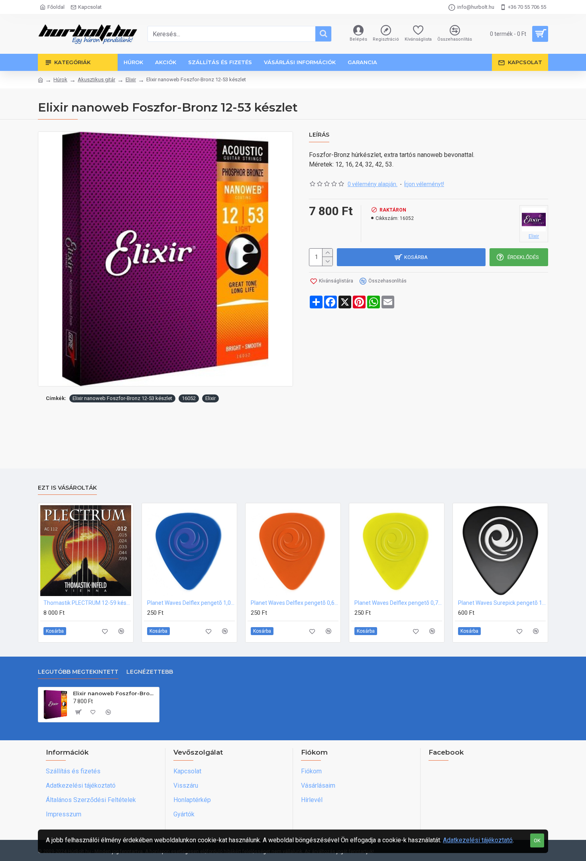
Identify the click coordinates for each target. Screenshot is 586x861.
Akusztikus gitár (96, 79)
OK (537, 840)
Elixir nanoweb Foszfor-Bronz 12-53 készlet (122, 398)
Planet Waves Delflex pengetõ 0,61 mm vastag (294, 603)
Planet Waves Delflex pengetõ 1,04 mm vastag (191, 603)
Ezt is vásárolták (67, 487)
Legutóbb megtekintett (78, 672)
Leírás (319, 134)
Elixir (131, 79)
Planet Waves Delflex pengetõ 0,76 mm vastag (398, 603)
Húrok (60, 79)
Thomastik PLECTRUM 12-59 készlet (87, 603)
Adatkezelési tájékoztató (478, 840)
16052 (189, 398)
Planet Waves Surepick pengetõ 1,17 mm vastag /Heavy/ (502, 603)
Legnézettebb (149, 672)
